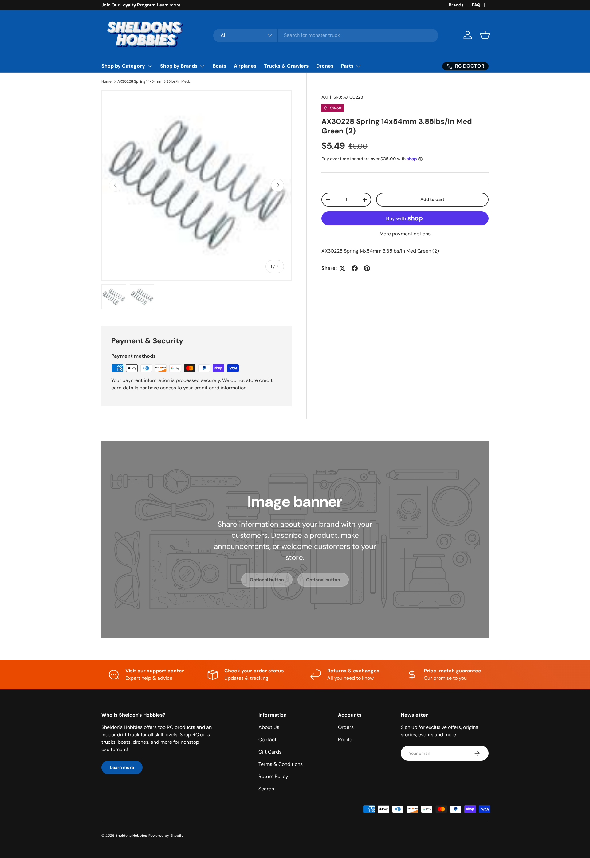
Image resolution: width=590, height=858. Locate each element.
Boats (219, 66)
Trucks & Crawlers (286, 66)
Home (106, 81)
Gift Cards (269, 752)
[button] (485, 35)
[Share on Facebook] (354, 268)
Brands (456, 5)
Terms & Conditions (280, 764)
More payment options (405, 233)
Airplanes (245, 66)
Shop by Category (123, 66)
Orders (346, 727)
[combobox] (326, 35)
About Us (268, 727)
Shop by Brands (179, 66)
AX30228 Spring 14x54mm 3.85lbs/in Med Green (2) (154, 81)
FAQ (476, 5)
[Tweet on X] (342, 268)
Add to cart (432, 199)
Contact (267, 739)
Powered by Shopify (165, 835)
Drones (325, 66)
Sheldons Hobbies (131, 835)
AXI (324, 97)
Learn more (168, 5)
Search (266, 788)
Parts (347, 66)
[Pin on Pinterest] (367, 268)
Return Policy (273, 776)
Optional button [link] (267, 579)
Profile (345, 739)
